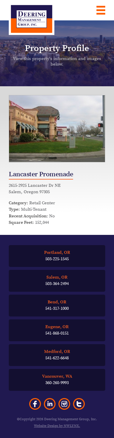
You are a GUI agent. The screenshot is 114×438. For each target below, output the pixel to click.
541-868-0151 (57, 330)
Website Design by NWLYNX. (57, 426)
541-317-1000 (57, 305)
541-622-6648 (57, 355)
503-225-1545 (57, 256)
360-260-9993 (57, 380)
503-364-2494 (57, 281)
